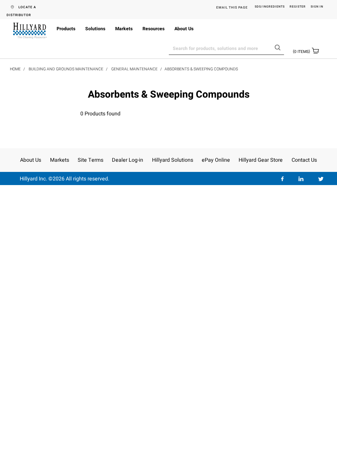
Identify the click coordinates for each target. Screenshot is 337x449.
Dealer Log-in (127, 160)
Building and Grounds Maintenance (66, 69)
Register (298, 7)
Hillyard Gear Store (261, 160)
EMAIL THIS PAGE (232, 7)
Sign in (317, 7)
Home (15, 69)
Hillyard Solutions (172, 160)
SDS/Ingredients (270, 7)
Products (66, 28)
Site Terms (90, 160)
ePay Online (216, 160)
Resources (154, 28)
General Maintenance (134, 69)
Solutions (95, 28)
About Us (184, 28)
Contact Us (304, 160)
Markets (124, 28)
